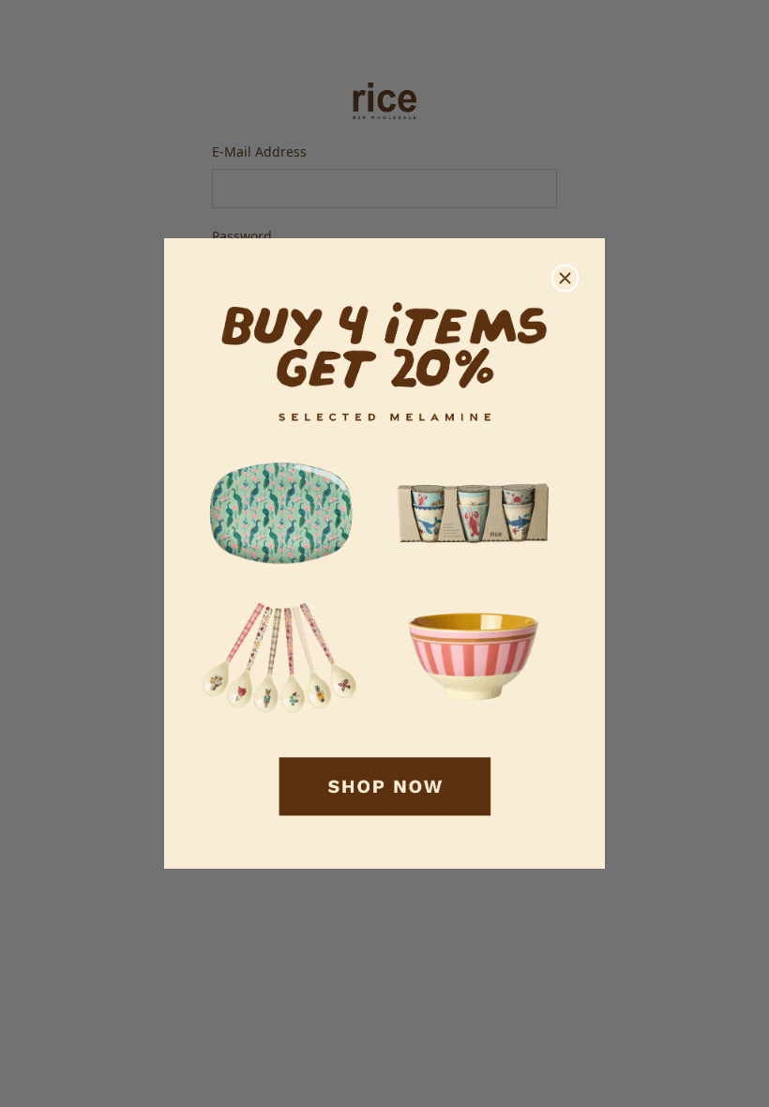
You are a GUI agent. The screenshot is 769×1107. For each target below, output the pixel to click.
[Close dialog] (565, 278)
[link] (384, 554)
